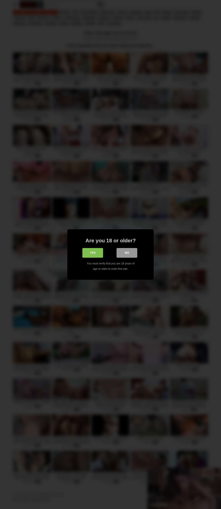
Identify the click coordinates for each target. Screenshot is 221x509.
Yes (93, 252)
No (127, 252)
